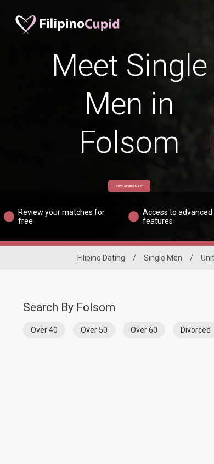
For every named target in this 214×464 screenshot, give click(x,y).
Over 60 (144, 329)
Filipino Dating (101, 257)
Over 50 (94, 329)
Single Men (163, 257)
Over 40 (44, 329)
